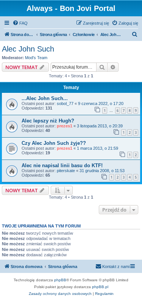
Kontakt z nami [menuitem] (116, 266)
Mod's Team (36, 57)
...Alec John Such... (45, 98)
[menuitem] (20, 23)
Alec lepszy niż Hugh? (48, 121)
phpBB (60, 280)
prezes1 (64, 126)
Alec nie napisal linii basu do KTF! (62, 165)
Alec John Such (28, 49)
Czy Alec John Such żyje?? (54, 143)
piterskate (66, 170)
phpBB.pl (100, 287)
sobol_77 (65, 103)
